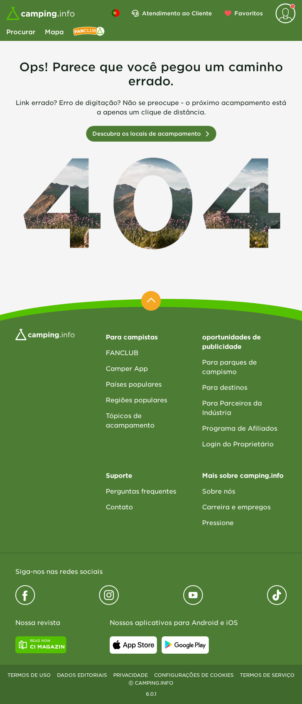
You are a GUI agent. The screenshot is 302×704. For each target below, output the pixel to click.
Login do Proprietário (238, 444)
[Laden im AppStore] (133, 645)
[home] (45, 333)
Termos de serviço (267, 675)
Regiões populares (136, 400)
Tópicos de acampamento (130, 420)
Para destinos (224, 387)
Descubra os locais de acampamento (146, 133)
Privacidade (130, 675)
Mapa (54, 31)
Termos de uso (29, 675)
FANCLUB (122, 352)
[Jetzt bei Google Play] (185, 645)
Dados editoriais (82, 675)
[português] (115, 13)
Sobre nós (218, 491)
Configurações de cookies (194, 675)
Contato (119, 506)
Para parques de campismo (229, 366)
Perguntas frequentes (141, 491)
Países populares (134, 384)
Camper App (127, 368)
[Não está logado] (285, 13)
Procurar (20, 31)
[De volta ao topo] (151, 301)
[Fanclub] (89, 31)
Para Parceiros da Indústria (232, 407)
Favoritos (248, 13)
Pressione (218, 522)
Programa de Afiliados (239, 428)
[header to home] (40, 13)
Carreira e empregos (236, 506)
